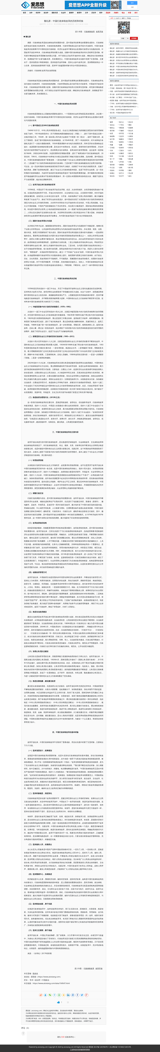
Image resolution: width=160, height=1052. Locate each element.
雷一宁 (112, 159)
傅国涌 (121, 128)
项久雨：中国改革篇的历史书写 (120, 113)
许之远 (112, 167)
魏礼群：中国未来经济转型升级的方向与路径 (125, 69)
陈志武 (130, 131)
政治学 (46, 13)
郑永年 (130, 122)
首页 (24, 13)
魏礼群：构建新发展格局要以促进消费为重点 (125, 54)
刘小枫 (121, 156)
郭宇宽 (121, 133)
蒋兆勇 (130, 159)
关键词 (116, 13)
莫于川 (121, 173)
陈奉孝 (121, 148)
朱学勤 (121, 170)
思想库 (108, 13)
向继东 (130, 136)
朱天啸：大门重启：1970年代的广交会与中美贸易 (127, 97)
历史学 (93, 13)
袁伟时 (112, 153)
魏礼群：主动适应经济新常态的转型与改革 (124, 76)
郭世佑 (130, 148)
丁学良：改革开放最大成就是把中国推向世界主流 (126, 103)
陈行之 (121, 122)
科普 (129, 13)
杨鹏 (120, 145)
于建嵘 (121, 131)
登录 (63, 1037)
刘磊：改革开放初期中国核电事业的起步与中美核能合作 (129, 91)
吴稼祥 (130, 165)
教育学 (79, 13)
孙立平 (121, 176)
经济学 (38, 13)
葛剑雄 (112, 165)
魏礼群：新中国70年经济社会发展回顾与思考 (125, 57)
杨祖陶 (112, 136)
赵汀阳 (112, 139)
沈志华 (121, 136)
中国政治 (45, 980)
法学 (30, 13)
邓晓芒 (130, 145)
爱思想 (38, 5)
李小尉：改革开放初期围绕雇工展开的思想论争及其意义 (129, 94)
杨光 (129, 176)
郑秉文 (112, 173)
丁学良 (121, 125)
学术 (31, 980)
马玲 (111, 150)
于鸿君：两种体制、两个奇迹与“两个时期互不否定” (127, 88)
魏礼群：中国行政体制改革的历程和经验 (123, 66)
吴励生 (112, 170)
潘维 (129, 170)
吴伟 (111, 162)
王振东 (121, 150)
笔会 (123, 13)
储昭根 (121, 165)
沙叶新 (121, 162)
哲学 (100, 13)
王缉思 (112, 148)
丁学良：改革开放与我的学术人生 (121, 110)
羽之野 (130, 173)
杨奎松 (121, 142)
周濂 (111, 145)
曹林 (129, 125)
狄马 (129, 150)
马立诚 (130, 133)
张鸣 (111, 142)
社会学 (63, 13)
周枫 (120, 159)
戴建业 (121, 139)
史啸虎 (121, 153)
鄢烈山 (112, 128)
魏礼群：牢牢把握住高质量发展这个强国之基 (125, 63)
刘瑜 (129, 162)
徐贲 (111, 133)
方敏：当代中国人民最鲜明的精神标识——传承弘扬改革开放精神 (132, 106)
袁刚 (120, 167)
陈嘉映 (130, 128)
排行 (136, 13)
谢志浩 (112, 176)
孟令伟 (130, 156)
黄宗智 (112, 131)
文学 (86, 13)
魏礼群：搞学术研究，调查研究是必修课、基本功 (126, 48)
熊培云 (130, 153)
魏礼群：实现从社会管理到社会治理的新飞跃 (125, 60)
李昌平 (130, 139)
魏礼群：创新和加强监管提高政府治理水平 (124, 73)
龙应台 (112, 125)
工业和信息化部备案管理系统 (80, 1050)
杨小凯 (130, 167)
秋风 (111, 156)
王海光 (130, 142)
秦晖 (111, 122)
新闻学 (71, 13)
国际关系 (55, 13)
